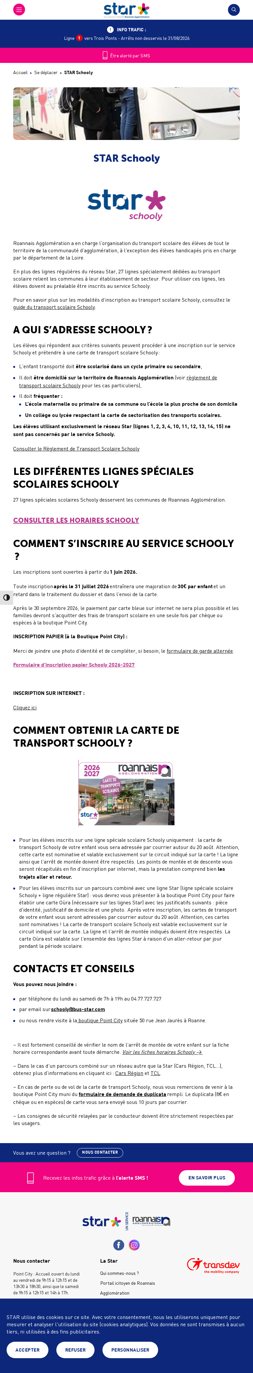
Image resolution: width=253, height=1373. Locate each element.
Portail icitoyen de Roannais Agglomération (127, 1288)
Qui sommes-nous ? (119, 1273)
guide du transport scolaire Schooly (54, 307)
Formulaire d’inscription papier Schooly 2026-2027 (74, 665)
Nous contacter (100, 1152)
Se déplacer (46, 72)
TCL (155, 1073)
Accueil (20, 72)
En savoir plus (206, 1178)
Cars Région (129, 1073)
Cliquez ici (25, 707)
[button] (19, 9)
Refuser (75, 1350)
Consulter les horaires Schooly (76, 520)
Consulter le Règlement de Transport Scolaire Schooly (76, 448)
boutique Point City (100, 1020)
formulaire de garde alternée (200, 650)
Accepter (27, 1350)
